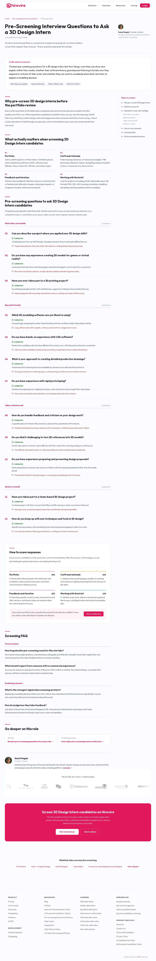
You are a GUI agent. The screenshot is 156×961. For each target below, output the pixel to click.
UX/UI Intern (21, 866)
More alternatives (87, 929)
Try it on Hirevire (93, 614)
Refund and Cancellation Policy (129, 944)
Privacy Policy (122, 936)
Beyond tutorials (129, 118)
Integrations (13, 913)
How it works (13, 905)
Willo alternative (87, 901)
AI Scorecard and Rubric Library (57, 913)
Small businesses (123, 901)
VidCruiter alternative (89, 925)
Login (144, 5)
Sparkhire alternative (88, 909)
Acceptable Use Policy (125, 940)
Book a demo (90, 832)
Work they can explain (131, 114)
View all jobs (132, 866)
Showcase (12, 909)
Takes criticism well (130, 121)
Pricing (134, 5)
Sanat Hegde (123, 32)
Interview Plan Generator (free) (57, 909)
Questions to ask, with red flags (134, 111)
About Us (120, 924)
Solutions (92, 5)
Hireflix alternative (87, 905)
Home (7, 19)
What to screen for (130, 107)
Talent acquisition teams (126, 909)
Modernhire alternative (89, 921)
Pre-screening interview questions (25, 19)
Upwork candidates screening (128, 913)
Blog (46, 901)
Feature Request (15, 932)
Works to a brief (129, 124)
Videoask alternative (88, 917)
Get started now (67, 832)
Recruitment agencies (125, 905)
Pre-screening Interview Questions (58, 917)
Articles (47, 905)
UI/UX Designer (61, 866)
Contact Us (120, 928)
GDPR (11, 921)
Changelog (12, 936)
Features (106, 5)
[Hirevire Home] (16, 5)
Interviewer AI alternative (90, 913)
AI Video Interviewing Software (57, 933)
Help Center (49, 921)
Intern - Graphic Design (40, 866)
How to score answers (131, 128)
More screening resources (133, 136)
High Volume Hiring (52, 929)
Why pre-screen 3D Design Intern (135, 103)
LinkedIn (66, 768)
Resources (120, 5)
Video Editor (78, 866)
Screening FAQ (128, 132)
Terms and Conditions (125, 932)
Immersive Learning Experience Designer (105, 866)
